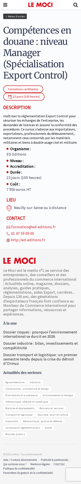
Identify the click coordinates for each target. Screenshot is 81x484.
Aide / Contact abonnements (20, 460)
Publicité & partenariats (54, 460)
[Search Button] (75, 5)
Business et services (52, 408)
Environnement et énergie (58, 395)
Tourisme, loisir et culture (53, 414)
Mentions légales (40, 464)
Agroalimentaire (15, 382)
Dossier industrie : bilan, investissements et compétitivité (40, 345)
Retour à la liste (16, 16)
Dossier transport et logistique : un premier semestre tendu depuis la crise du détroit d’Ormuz (40, 359)
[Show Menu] (5, 5)
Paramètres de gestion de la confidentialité (28, 473)
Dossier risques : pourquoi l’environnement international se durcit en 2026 (40, 334)
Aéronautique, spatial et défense (42, 421)
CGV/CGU (59, 464)
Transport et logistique (19, 414)
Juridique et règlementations (22, 427)
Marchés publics (15, 434)
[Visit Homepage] (40, 4)
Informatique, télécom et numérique (26, 401)
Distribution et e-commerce (21, 395)
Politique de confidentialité (19, 468)
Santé (48, 427)
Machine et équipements (20, 408)
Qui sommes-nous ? (15, 464)
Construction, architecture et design (27, 388)
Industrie (35, 382)
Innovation (11, 421)
